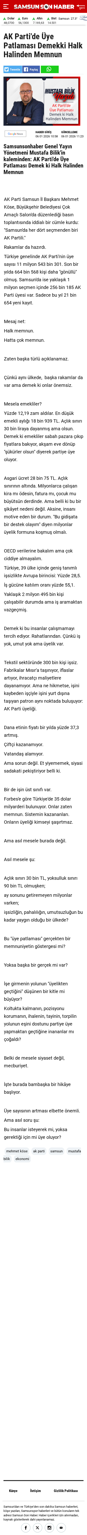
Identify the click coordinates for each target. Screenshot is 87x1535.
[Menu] (5, 6)
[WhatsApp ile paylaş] (49, 69)
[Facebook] (26, 1528)
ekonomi (22, 1159)
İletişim (35, 1491)
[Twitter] (37, 1528)
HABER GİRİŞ (43, 132)
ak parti (39, 1151)
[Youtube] (61, 1528)
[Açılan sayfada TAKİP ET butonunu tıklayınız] (15, 134)
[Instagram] (49, 1528)
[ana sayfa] (80, 6)
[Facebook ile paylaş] (31, 69)
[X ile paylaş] (12, 69)
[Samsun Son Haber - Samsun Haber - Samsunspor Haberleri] (43, 7)
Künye (13, 1491)
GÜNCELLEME (69, 132)
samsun (56, 1151)
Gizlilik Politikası (66, 1491)
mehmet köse (17, 1151)
